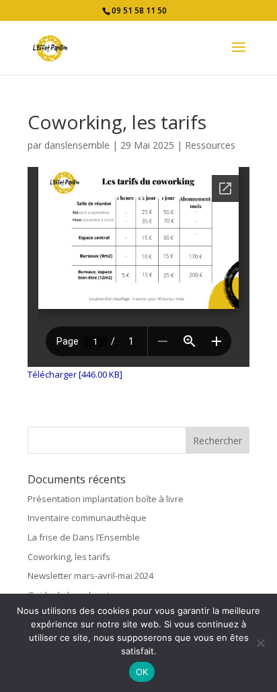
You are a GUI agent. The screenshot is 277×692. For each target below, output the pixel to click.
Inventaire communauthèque (87, 518)
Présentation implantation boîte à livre (106, 499)
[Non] (260, 643)
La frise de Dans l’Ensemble (84, 537)
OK (142, 671)
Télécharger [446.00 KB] (75, 374)
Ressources (210, 145)
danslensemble (77, 145)
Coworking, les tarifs (69, 557)
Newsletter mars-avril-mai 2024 (90, 575)
